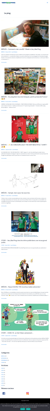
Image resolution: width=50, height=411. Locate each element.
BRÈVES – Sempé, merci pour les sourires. (15, 193)
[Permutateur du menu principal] (47, 2)
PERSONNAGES (4, 360)
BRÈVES (3, 51)
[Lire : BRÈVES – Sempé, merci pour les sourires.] (25, 176)
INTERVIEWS (3, 358)
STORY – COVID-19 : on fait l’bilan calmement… (17, 333)
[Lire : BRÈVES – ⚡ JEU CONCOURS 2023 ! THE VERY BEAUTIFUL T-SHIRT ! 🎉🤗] (25, 128)
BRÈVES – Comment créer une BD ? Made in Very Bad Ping (21, 49)
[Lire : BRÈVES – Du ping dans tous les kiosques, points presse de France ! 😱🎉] (25, 80)
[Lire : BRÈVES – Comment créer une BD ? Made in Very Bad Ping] (25, 33)
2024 (2, 370)
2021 (2, 376)
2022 (2, 374)
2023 (2, 372)
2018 (2, 383)
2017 (2, 385)
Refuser (28, 409)
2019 (2, 381)
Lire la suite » (4, 62)
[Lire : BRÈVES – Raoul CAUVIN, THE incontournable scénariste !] (25, 271)
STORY (2, 245)
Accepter (23, 409)
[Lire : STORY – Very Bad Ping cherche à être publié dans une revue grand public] (25, 224)
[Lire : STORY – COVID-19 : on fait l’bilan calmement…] (25, 317)
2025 (2, 368)
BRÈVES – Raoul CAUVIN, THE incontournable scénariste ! (20, 287)
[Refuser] (48, 407)
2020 (2, 378)
